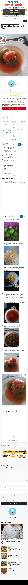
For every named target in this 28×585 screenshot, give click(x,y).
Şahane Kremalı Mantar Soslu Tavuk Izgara (12, 542)
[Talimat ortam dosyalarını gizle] (24, 216)
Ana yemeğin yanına (5, 24)
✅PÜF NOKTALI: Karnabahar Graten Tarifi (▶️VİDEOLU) (14, 549)
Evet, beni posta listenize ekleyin (8, 500)
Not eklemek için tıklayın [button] (7, 117)
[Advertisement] (14, 199)
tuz (10, 159)
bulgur (14, 151)
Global (19, 130)
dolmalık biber (12, 147)
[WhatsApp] (12, 31)
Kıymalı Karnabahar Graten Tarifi (15, 556)
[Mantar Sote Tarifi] (4, 571)
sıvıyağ (14, 161)
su (7, 169)
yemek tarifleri (12, 445)
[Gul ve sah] (12, 512)
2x (22, 144)
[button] (10, 95)
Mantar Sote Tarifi (13, 570)
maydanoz (11, 154)
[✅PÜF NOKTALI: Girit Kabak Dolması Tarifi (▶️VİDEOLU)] (4, 563)
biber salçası (13, 157)
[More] (18, 31)
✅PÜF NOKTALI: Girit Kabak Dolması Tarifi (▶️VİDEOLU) (14, 564)
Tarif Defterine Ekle (14, 108)
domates (9, 173)
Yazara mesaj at (14, 90)
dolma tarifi (11, 440)
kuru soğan (9, 153)
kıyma (12, 148)
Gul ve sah (17, 84)
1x (19, 144)
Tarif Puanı (3, 468)
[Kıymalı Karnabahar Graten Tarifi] (4, 556)
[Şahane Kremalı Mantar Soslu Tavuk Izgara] (12, 531)
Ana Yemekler (13, 24)
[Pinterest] (9, 31)
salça (12, 156)
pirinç (8, 150)
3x (24, 144)
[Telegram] (15, 31)
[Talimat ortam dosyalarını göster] (21, 216)
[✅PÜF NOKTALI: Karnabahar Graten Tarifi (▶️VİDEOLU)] (4, 549)
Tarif (18, 24)
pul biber (12, 160)
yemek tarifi (17, 440)
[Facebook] (6, 31)
